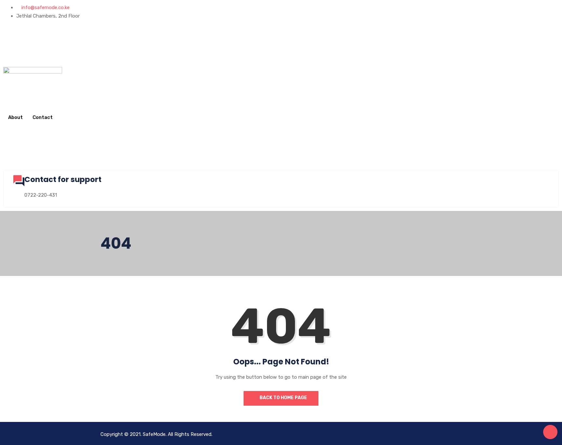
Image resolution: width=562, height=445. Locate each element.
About (15, 117)
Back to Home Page (283, 397)
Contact (43, 117)
